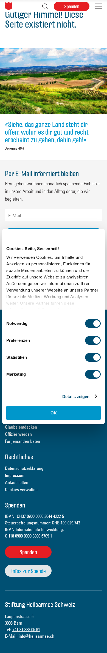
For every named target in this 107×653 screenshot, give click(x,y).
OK (53, 413)
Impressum (14, 475)
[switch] (93, 340)
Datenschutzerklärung (24, 468)
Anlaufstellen (16, 482)
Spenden (71, 6)
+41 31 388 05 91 (26, 629)
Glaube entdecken (21, 427)
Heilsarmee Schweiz (8, 6)
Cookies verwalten (21, 489)
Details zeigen (75, 396)
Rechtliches (19, 457)
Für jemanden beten (22, 441)
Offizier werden (18, 434)
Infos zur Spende (28, 571)
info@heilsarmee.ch (36, 636)
